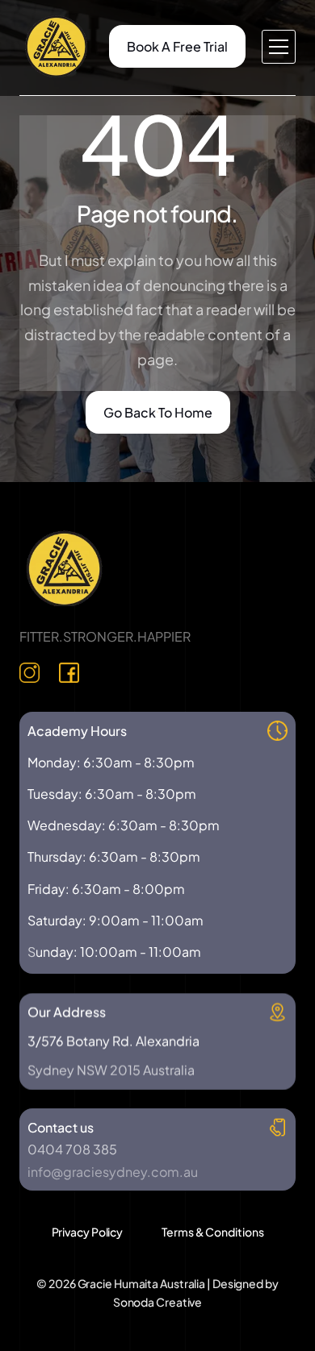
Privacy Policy (88, 1231)
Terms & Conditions (212, 1231)
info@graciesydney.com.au (112, 1171)
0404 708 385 (72, 1149)
